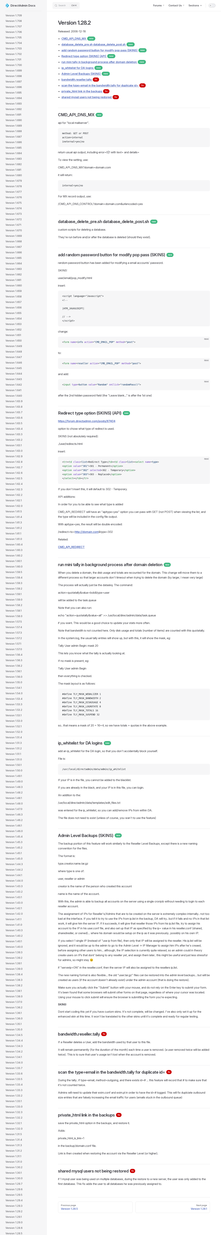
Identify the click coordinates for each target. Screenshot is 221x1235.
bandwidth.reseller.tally (79, 79)
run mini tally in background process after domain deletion (102, 62)
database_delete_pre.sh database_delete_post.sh (97, 44)
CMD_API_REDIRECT (71, 547)
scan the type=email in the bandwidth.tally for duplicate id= (102, 85)
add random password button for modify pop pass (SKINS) (103, 50)
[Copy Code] (204, 133)
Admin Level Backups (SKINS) (84, 73)
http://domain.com (87, 532)
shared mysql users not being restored (89, 97)
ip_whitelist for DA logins (81, 68)
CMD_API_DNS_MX (77, 38)
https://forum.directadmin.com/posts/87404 (86, 421)
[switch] (212, 5)
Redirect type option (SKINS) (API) (87, 56)
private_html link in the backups (84, 91)
